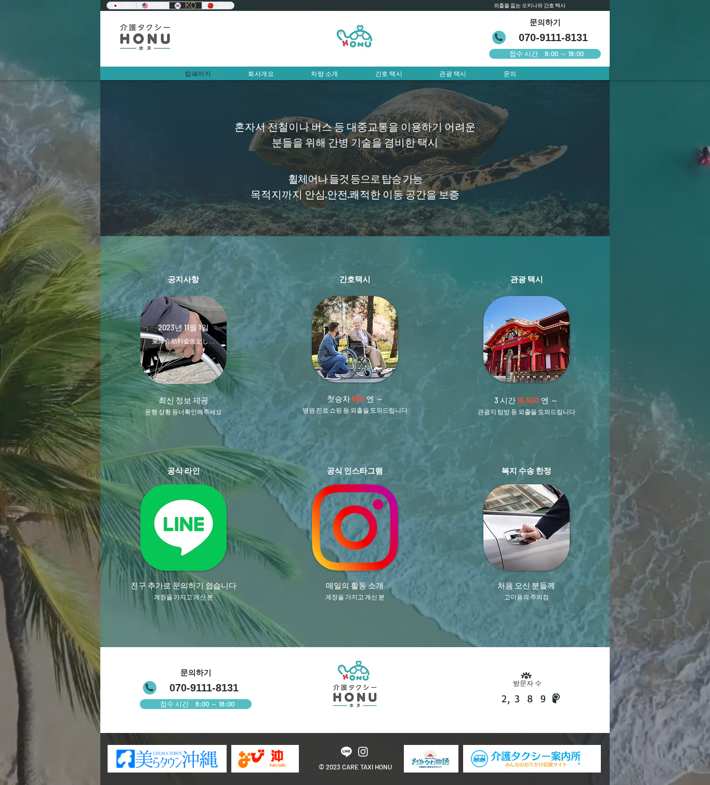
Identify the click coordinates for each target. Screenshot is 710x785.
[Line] (346, 751)
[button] (183, 527)
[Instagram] (363, 751)
